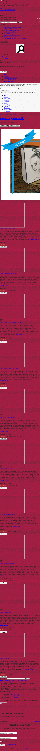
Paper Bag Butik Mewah (7, 563)
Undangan (7, 111)
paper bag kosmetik (12, 118)
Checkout (3, 71)
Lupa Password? (11, 744)
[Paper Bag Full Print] (12, 463)
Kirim (19, 22)
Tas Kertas (7, 108)
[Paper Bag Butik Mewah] (12, 558)
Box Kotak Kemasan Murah (8, 417)
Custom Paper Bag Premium (12, 35)
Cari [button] (19, 88)
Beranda (2, 114)
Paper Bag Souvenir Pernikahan (9, 368)
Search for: (3, 678)
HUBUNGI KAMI (9, 81)
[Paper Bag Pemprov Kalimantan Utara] (12, 317)
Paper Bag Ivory (8, 33)
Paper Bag (7, 105)
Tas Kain (6, 106)
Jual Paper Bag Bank (10, 32)
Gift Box (6, 101)
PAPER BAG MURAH (10, 78)
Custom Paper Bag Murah (11, 30)
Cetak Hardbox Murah (10, 28)
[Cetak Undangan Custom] (12, 512)
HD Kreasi (3, 84)
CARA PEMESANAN (10, 79)
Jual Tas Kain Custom (10, 36)
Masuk (2, 744)
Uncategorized (8, 109)
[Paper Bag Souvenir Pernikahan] (12, 366)
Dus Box (6, 100)
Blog (5, 95)
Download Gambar (14, 125)
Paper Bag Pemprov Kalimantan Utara (11, 322)
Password (2, 736)
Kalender (6, 103)
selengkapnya (35, 239)
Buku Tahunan (8, 98)
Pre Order (3, 246)
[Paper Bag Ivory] (12, 657)
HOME (6, 75)
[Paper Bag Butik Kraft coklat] (12, 271)
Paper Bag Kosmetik (12, 114)
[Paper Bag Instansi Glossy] (12, 227)
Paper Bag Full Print (6, 468)
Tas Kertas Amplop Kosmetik (12, 27)
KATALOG (7, 76)
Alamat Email (4, 731)
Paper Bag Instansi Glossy (7, 228)
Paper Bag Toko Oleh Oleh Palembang (15, 38)
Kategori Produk (5, 90)
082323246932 (15, 694)
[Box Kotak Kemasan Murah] (12, 412)
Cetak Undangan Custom (7, 514)
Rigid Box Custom (5, 612)
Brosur (6, 97)
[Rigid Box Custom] (12, 608)
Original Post (4, 125)
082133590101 (17, 695)
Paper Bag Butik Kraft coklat (8, 273)
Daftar (27, 749)
